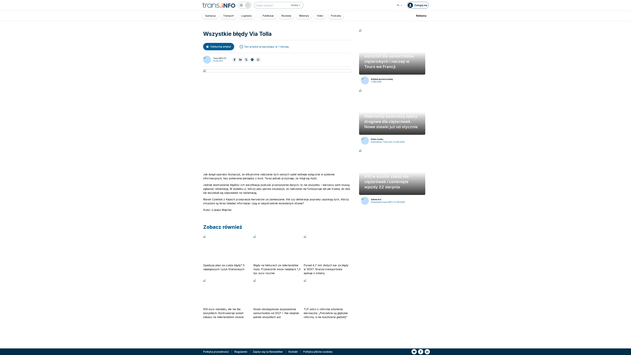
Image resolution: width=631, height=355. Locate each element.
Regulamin (240, 351)
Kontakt (293, 351)
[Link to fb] (420, 351)
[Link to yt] (414, 351)
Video (320, 15)
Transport (228, 15)
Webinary (304, 15)
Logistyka (246, 15)
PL (398, 5)
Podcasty (336, 15)
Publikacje (268, 15)
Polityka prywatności (216, 351)
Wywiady (286, 15)
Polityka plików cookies (317, 351)
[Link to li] (427, 351)
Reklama (421, 15)
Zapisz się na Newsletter (268, 351)
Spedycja (210, 15)
